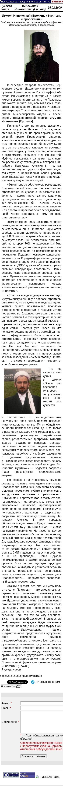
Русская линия (6, 8)
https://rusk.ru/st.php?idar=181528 (21, 675)
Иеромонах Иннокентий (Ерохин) (30, 8)
